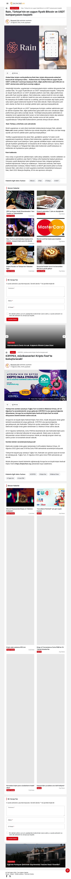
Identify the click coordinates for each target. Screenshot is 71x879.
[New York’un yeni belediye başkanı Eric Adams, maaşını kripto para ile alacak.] (20, 231)
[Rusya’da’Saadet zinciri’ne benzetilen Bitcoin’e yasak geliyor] (51, 259)
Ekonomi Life (15, 20)
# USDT (56, 180)
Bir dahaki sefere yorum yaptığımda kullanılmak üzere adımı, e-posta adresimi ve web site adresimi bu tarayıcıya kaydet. (35, 314)
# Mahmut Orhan (54, 474)
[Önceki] (7, 336)
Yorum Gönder (12, 319)
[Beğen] (7, 73)
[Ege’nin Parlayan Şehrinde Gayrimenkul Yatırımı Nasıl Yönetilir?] (35, 855)
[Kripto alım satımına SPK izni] (20, 584)
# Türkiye (48, 180)
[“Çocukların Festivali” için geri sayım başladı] (51, 501)
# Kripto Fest (43, 474)
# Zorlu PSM (21, 478)
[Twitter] (10, 876)
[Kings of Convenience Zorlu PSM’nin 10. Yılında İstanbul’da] (51, 584)
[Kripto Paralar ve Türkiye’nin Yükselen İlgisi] (20, 259)
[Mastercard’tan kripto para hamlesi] (51, 231)
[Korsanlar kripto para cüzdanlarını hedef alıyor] (20, 722)
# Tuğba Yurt (10, 478)
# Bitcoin (32, 180)
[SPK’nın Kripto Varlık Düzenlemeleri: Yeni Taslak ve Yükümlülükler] (20, 204)
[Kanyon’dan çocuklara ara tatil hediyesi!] (51, 722)
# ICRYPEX (33, 474)
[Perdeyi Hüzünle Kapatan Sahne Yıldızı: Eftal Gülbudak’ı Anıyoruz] (35, 336)
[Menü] (7, 3)
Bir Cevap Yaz (13, 280)
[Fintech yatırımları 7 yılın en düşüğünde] (51, 204)
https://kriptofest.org (23, 464)
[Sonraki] (64, 336)
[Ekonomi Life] (17, 3)
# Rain (40, 180)
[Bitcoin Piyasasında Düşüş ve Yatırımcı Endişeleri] (20, 501)
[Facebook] (7, 876)
